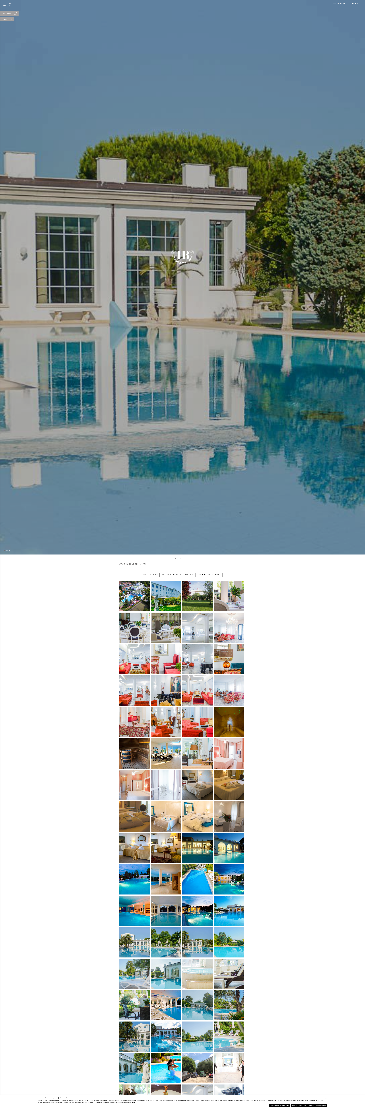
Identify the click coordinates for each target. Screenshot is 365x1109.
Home (177, 559)
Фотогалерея (184, 559)
